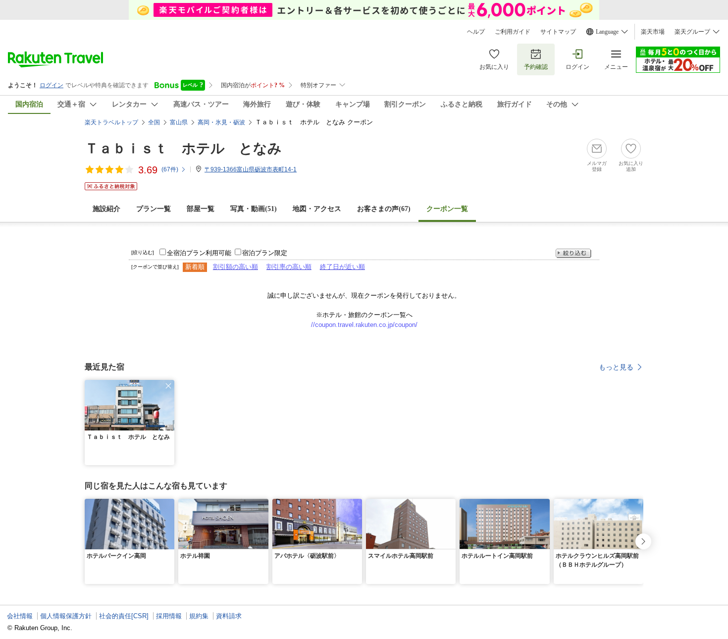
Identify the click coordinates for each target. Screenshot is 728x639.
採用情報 (169, 616)
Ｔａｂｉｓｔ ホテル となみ (183, 148)
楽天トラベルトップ (111, 122)
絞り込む (573, 253)
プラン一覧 (153, 209)
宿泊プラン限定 (264, 253)
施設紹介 (106, 209)
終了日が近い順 (342, 266)
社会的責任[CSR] (124, 616)
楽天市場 (653, 31)
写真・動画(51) (253, 209)
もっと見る (616, 367)
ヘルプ (476, 31)
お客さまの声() (384, 209)
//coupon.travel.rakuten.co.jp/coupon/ (364, 324)
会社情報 (20, 616)
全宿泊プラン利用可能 (199, 253)
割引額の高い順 (235, 266)
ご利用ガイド (512, 31)
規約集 (198, 616)
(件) (169, 169)
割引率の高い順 (289, 266)
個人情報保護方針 (66, 616)
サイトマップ (558, 31)
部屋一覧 (200, 209)
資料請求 (229, 616)
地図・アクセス (317, 209)
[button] (168, 386)
